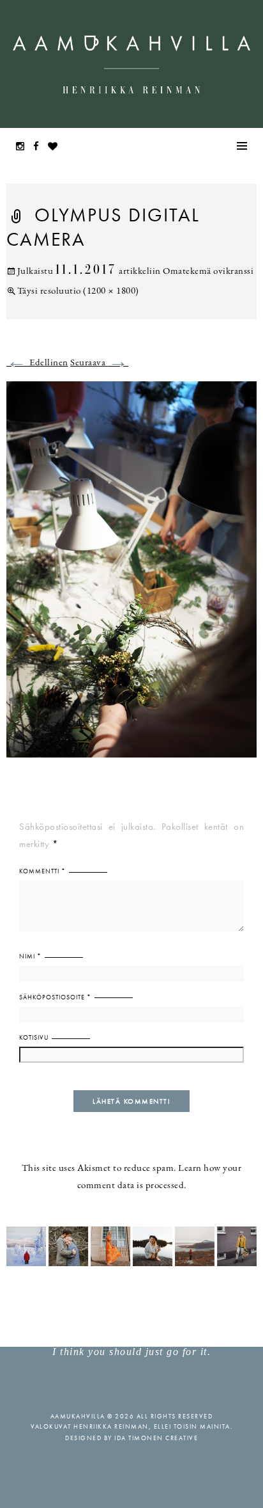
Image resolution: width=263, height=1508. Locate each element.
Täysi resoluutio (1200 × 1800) (78, 291)
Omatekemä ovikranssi (208, 271)
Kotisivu (34, 1037)
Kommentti (42, 871)
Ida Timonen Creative (156, 1438)
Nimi (30, 956)
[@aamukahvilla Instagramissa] (131, 1245)
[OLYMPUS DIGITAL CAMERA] (131, 577)
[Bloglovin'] (56, 147)
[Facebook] (39, 147)
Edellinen (37, 363)
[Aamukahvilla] (131, 64)
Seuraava (99, 363)
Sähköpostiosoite (55, 997)
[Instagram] (23, 147)
